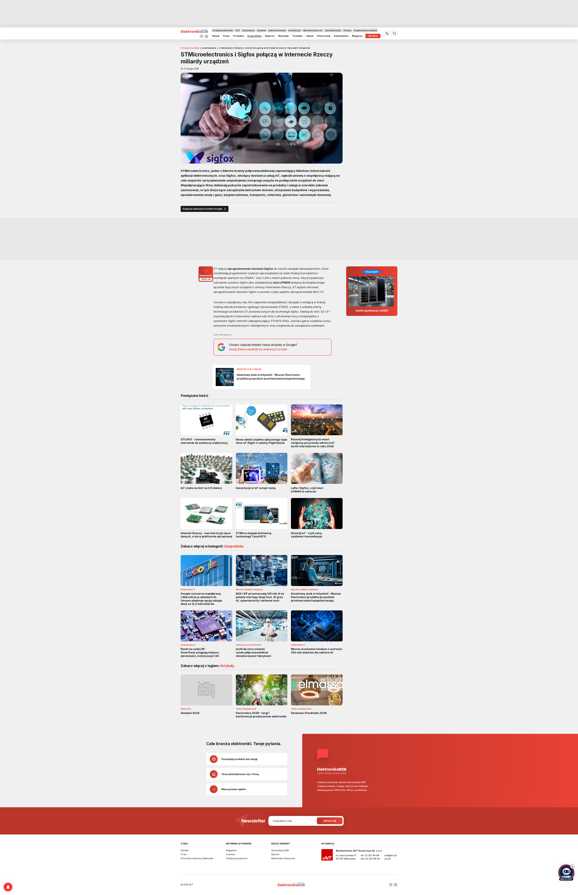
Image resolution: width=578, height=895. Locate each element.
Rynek (215, 35)
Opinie (310, 35)
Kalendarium (341, 35)
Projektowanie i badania (365, 30)
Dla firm (373, 35)
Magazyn (357, 35)
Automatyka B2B (280, 850)
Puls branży (324, 35)
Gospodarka (254, 35)
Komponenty (248, 30)
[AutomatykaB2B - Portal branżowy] (194, 31)
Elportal (275, 854)
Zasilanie (261, 30)
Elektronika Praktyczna (283, 858)
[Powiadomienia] (8, 887)
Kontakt (185, 850)
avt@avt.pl (390, 855)
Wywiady (283, 35)
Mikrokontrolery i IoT (312, 30)
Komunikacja (294, 30)
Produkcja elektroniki (223, 30)
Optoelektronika (333, 30)
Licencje (230, 854)
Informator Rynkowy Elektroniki (197, 858)
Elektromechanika (277, 30)
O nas (183, 854)
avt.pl (387, 858)
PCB (237, 30)
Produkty (238, 35)
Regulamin (231, 850)
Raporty (270, 35)
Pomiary (347, 30)
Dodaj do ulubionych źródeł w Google (202, 209)
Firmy (226, 35)
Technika (297, 35)
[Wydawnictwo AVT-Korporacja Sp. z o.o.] (327, 856)
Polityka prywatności (237, 858)
